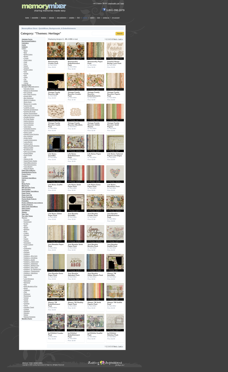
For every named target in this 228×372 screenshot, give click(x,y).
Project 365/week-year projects (32, 203)
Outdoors (27, 290)
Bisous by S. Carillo (30, 104)
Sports (26, 300)
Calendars (25, 43)
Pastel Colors (28, 70)
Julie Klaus (27, 127)
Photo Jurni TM (27, 195)
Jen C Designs (28, 125)
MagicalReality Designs (31, 146)
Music (26, 288)
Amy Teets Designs (30, 94)
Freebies (25, 176)
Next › (115, 39)
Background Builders (29, 41)
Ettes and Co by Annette (31, 115)
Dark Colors (28, 60)
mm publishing (61, 18)
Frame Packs (26, 174)
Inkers (24, 180)
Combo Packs (26, 85)
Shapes (24, 212)
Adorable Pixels (29, 89)
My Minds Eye (28, 149)
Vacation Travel (29, 307)
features (43, 18)
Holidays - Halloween (31, 263)
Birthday (26, 229)
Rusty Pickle (28, 155)
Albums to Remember (31, 90)
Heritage (27, 252)
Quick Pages (26, 208)
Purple (26, 73)
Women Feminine (29, 317)
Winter (26, 315)
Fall (25, 237)
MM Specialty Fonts (28, 187)
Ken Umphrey (28, 136)
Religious (27, 294)
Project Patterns (27, 205)
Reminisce (27, 296)
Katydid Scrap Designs (31, 134)
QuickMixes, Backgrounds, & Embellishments (57, 28)
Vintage (26, 309)
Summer (26, 303)
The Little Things (27, 216)
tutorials (51, 18)
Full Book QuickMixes (29, 178)
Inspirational (28, 275)
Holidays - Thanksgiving (32, 271)
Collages (25, 47)
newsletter (35, 18)
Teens (26, 305)
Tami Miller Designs (30, 163)
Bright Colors (28, 54)
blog (98, 18)
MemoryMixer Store (29, 28)
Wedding (27, 311)
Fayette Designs (29, 117)
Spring (26, 301)
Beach (26, 227)
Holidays (27, 254)
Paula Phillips (28, 153)
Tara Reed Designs (30, 165)
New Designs (26, 189)
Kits (23, 182)
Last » (120, 39)
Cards (24, 45)
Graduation (27, 248)
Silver (26, 77)
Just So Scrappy (29, 130)
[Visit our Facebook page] (104, 10)
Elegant (26, 235)
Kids (25, 277)
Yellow (26, 83)
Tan (25, 79)
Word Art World (29, 168)
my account (115, 18)
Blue (25, 52)
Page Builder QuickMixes (30, 191)
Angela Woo (28, 96)
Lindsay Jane (28, 144)
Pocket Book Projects (29, 199)
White (26, 81)
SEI (25, 157)
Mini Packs (25, 186)
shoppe (85, 18)
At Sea (26, 224)
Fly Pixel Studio (29, 119)
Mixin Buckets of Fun (30, 286)
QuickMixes (26, 210)
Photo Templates (27, 197)
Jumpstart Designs (30, 129)
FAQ (78, 18)
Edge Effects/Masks (28, 170)
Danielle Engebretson (31, 109)
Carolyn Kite (28, 106)
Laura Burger (28, 142)
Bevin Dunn (28, 102)
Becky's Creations (30, 100)
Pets (25, 292)
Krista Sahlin (28, 138)
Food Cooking (28, 244)
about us (25, 363)
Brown (26, 56)
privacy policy (38, 363)
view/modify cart (113, 3)
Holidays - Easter (29, 260)
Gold (25, 62)
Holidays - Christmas (30, 258)
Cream (26, 58)
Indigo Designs (29, 121)
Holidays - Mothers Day (31, 265)
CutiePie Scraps (29, 108)
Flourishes (27, 243)
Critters (26, 233)
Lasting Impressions (30, 140)
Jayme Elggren (29, 123)
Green (26, 66)
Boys (25, 231)
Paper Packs (26, 193)
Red (25, 75)
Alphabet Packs (27, 39)
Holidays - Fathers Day (31, 262)
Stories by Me (28, 159)
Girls (25, 246)
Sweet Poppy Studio (30, 161)
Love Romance (29, 279)
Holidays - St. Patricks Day (32, 269)
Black (26, 51)
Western (26, 313)
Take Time (25, 214)
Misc (25, 284)
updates (71, 18)
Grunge (26, 250)
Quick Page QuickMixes (30, 206)
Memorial (27, 282)
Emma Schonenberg (30, 113)
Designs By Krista (29, 111)
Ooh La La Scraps (30, 151)
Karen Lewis (28, 132)
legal (30, 363)
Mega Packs (26, 184)
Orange (26, 68)
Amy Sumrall (28, 92)
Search (119, 33)
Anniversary (28, 222)
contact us (106, 18)
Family (26, 239)
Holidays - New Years (31, 267)
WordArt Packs (27, 319)
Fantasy (26, 241)
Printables (25, 201)
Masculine (27, 281)
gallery (92, 18)
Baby (25, 225)
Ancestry (26, 220)
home (27, 18)
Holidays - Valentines (31, 273)
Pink (25, 71)
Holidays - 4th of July (30, 256)
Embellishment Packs (29, 172)
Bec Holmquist (28, 98)
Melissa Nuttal (28, 148)
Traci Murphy (28, 167)
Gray (25, 64)
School (26, 298)
